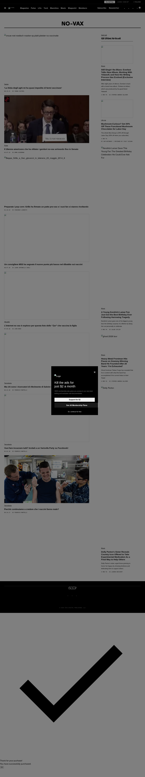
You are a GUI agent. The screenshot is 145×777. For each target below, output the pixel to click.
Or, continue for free (74, 411)
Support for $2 (74, 400)
